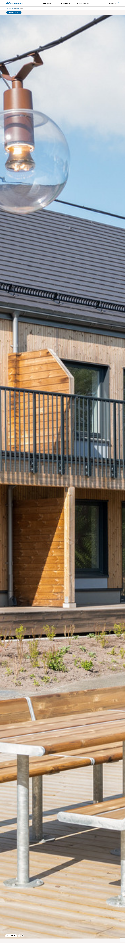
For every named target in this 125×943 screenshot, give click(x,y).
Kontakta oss (113, 3)
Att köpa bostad (65, 3)
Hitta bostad (47, 3)
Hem (7, 8)
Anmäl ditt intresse (13, 12)
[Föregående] (19, 935)
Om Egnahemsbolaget (83, 3)
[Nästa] (22, 935)
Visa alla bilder (11, 935)
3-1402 (17, 8)
